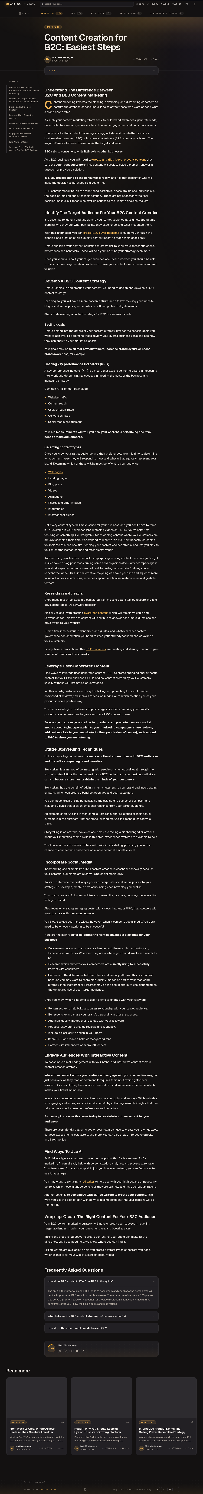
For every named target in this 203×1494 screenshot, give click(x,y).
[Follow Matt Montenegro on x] (71, 1351)
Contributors (127, 1489)
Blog (115, 1489)
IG (157, 1489)
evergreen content (96, 613)
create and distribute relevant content (119, 159)
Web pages (55, 472)
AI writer (88, 1181)
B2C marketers (96, 649)
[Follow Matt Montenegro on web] (60, 1351)
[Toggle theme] (194, 4)
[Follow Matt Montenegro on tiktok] (83, 1351)
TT (176, 1489)
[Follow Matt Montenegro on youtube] (77, 1351)
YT (170, 1489)
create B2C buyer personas (101, 233)
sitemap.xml (39, 1482)
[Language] (187, 4)
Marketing (53, 27)
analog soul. (41, 1489)
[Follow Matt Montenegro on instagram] (66, 1351)
